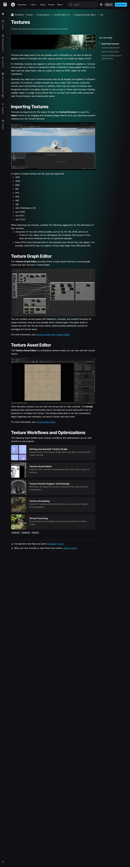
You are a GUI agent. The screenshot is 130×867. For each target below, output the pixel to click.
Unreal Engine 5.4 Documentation (63, 15)
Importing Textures (110, 44)
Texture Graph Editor (110, 48)
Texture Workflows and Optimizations (111, 57)
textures (35, 533)
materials (15, 533)
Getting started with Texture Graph (53, 334)
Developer (19, 15)
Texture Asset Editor (45, 422)
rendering (25, 533)
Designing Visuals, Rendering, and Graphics (85, 15)
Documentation (30, 15)
